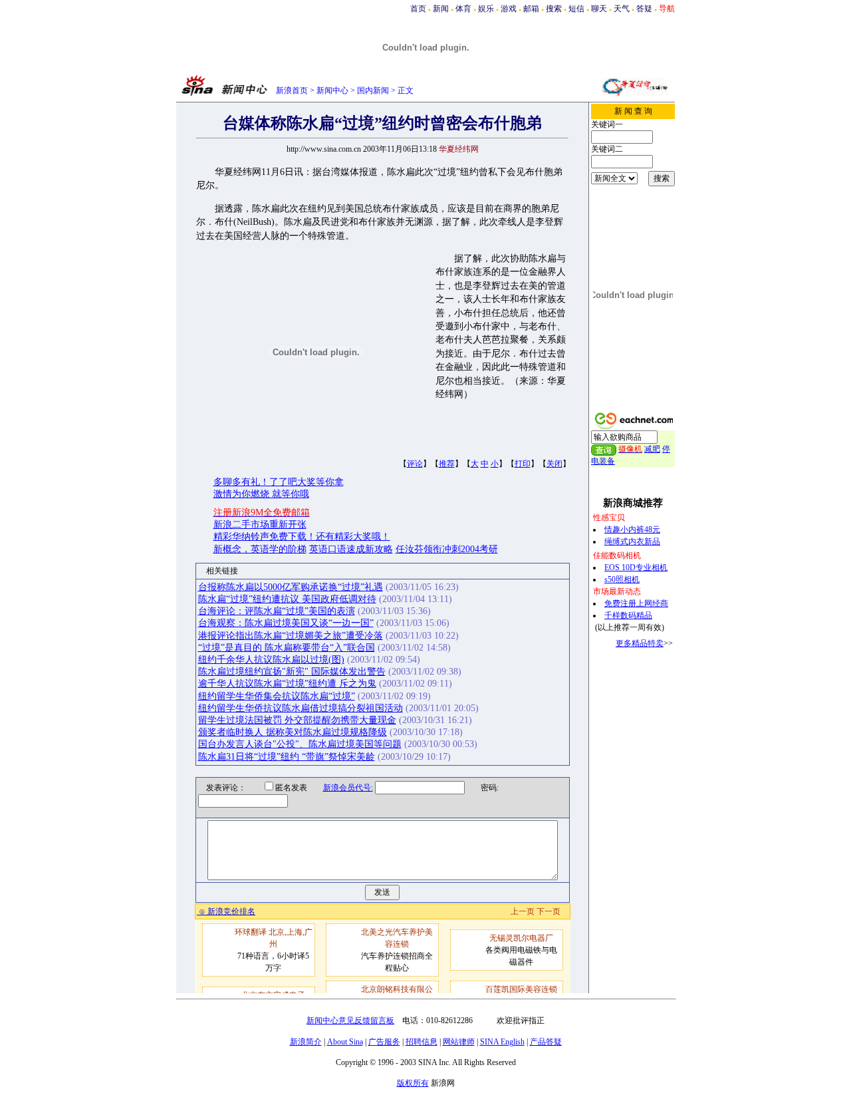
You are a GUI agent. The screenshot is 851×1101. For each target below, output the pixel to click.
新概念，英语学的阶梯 (259, 549)
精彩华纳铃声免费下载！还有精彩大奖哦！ (301, 537)
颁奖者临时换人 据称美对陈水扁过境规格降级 (292, 732)
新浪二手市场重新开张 (259, 525)
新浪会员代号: (348, 787)
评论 (415, 463)
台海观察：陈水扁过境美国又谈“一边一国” (286, 623)
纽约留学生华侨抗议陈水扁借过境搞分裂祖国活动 (300, 708)
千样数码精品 (628, 615)
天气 (622, 8)
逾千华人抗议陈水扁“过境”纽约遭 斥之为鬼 (287, 684)
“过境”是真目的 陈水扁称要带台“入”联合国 (286, 648)
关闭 (554, 463)
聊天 (599, 8)
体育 (463, 8)
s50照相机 (622, 579)
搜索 (554, 8)
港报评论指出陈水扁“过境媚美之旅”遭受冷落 (290, 636)
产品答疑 (546, 1041)
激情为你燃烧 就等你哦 (261, 494)
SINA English (502, 1041)
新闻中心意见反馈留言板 (350, 1020)
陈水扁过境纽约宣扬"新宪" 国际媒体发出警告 (292, 672)
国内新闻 (373, 90)
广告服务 (384, 1041)
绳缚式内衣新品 (632, 541)
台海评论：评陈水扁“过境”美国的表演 (276, 611)
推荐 (447, 463)
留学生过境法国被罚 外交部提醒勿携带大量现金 (297, 720)
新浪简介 (306, 1041)
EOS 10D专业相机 (636, 567)
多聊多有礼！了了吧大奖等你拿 (278, 482)
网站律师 (459, 1041)
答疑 (644, 8)
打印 (523, 463)
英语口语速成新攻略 (351, 549)
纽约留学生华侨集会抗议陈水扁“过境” (276, 696)
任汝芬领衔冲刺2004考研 (447, 549)
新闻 (441, 8)
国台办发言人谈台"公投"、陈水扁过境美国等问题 (300, 744)
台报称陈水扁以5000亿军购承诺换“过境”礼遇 (290, 587)
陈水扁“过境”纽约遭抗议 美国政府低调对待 (287, 599)
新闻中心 (332, 90)
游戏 (509, 8)
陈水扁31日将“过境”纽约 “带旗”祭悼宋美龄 (286, 757)
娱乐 (486, 8)
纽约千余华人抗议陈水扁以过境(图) (271, 660)
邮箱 (531, 8)
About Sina (345, 1041)
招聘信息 (421, 1041)
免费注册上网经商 (636, 603)
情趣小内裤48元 (632, 529)
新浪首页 (292, 90)
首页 (418, 8)
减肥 (652, 449)
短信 (576, 8)
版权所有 (413, 1083)
